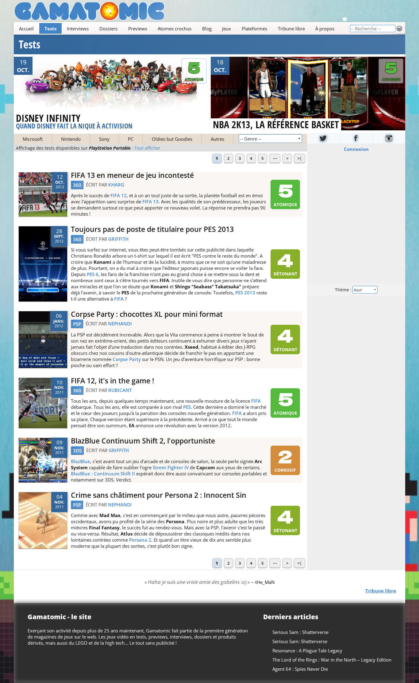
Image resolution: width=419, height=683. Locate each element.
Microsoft (33, 139)
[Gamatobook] (356, 138)
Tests (50, 28)
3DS (77, 450)
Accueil (26, 28)
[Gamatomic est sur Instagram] (389, 138)
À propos (324, 28)
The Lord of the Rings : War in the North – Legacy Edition (331, 660)
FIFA (119, 299)
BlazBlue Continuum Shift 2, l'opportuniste (143, 441)
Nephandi (120, 323)
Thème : (344, 289)
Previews (137, 28)
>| (300, 158)
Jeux (226, 28)
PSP (77, 324)
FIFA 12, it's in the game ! (112, 381)
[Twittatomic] (323, 138)
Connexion (356, 149)
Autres (217, 139)
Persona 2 (140, 540)
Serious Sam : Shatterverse (300, 632)
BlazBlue (80, 461)
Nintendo (71, 139)
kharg (116, 185)
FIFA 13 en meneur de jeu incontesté (132, 175)
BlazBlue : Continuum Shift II (103, 473)
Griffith (118, 239)
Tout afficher (147, 148)
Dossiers (108, 28)
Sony (104, 139)
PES (187, 407)
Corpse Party (127, 359)
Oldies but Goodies (172, 139)
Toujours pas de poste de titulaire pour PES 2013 (152, 229)
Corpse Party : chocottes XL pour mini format (147, 314)
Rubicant (120, 390)
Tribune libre (291, 28)
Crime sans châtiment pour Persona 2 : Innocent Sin (158, 495)
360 (77, 185)
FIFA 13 (150, 201)
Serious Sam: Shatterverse (299, 641)
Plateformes (254, 28)
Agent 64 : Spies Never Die (300, 669)
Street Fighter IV (171, 467)
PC (130, 139)
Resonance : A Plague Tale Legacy (307, 650)
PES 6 (92, 274)
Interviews (78, 28)
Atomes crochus (174, 28)
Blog (207, 28)
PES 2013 (245, 293)
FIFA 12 (118, 195)
